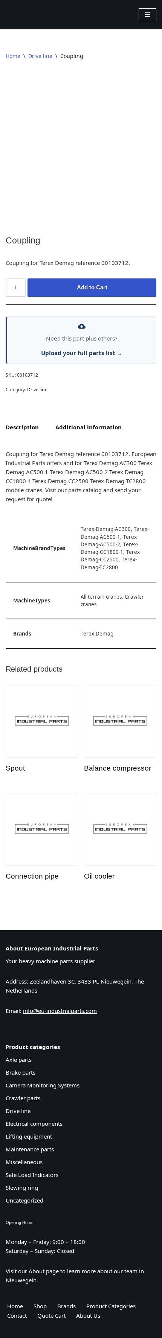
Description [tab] (22, 427)
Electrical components (34, 1123)
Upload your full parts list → (81, 353)
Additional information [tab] (88, 427)
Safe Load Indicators (32, 1174)
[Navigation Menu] (147, 14)
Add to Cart (92, 287)
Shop (40, 1306)
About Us (88, 1315)
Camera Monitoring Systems (42, 1085)
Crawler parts (23, 1098)
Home (13, 55)
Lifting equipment (29, 1136)
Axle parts (19, 1059)
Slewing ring (22, 1187)
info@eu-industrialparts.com (60, 1010)
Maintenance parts (30, 1149)
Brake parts (20, 1072)
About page (44, 1271)
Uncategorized (24, 1200)
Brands (66, 1306)
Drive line (40, 55)
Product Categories (111, 1306)
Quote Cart (51, 1315)
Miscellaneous (24, 1162)
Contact (17, 1315)
